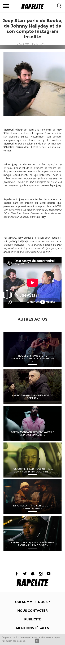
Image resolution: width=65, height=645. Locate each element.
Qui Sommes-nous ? (32, 602)
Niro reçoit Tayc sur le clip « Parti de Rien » (32, 507)
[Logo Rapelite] (32, 6)
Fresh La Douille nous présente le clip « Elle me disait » (32, 544)
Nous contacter (32, 611)
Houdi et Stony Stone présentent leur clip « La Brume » (32, 358)
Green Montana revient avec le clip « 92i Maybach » (32, 433)
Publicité (32, 619)
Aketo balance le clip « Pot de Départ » (32, 397)
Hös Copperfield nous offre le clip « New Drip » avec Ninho (32, 470)
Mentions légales (32, 628)
